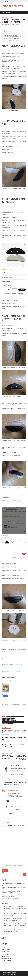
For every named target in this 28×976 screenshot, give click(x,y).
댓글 (3, 828)
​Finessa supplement (12, 920)
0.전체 (3, 17)
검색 (3, 872)
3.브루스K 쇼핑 (6, 17)
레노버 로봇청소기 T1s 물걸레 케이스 (8, 718)
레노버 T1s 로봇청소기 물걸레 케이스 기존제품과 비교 (15, 39)
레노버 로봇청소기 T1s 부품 (19, 721)
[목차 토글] (23, 32)
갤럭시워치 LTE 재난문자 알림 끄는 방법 (11, 898)
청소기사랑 (9, 790)
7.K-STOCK (4, 963)
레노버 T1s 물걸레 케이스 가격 (11, 35)
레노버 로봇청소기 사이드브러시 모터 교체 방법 (13, 671)
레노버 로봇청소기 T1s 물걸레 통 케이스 (9, 720)
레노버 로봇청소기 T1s (10, 716)
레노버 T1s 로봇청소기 (7, 33)
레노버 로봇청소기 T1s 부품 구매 (7, 723)
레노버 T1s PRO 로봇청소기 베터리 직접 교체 (12, 664)
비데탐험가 (11, 915)
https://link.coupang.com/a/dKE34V (10, 680)
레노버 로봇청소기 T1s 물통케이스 (8, 721)
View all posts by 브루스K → (17, 774)
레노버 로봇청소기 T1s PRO (19, 716)
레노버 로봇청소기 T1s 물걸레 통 (7, 719)
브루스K (12, 24)
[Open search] (25, 12)
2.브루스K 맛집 (5, 951)
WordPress (9, 974)
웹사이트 (3, 858)
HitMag (14, 974)
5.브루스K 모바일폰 (6, 958)
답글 (8, 800)
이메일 (3, 852)
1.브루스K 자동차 (6, 949)
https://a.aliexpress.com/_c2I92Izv (9, 206)
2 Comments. (17, 24)
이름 (3, 845)
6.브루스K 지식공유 (13, 17)
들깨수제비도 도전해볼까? (14, 40)
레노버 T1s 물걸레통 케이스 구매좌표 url (13, 36)
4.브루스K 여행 (5, 956)
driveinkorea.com (13, 5)
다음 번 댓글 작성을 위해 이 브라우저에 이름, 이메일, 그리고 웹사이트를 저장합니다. (13, 866)
